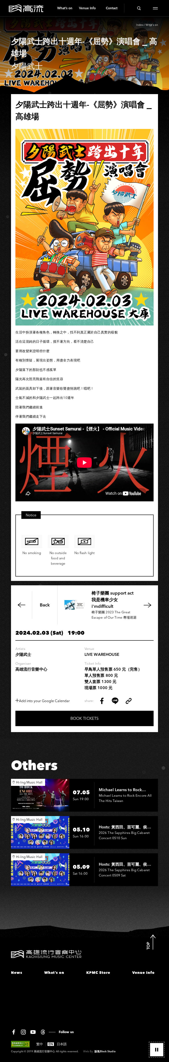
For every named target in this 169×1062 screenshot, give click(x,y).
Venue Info (87, 8)
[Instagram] (23, 1032)
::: (52, 8)
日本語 (62, 1044)
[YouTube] (33, 1032)
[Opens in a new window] (102, 700)
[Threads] (43, 1032)
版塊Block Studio (104, 1051)
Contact (112, 8)
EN (50, 1044)
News (16, 972)
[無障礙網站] (20, 1044)
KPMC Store (98, 972)
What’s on (64, 8)
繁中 (39, 1044)
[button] (157, 1050)
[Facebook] (13, 1032)
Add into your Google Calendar (44, 701)
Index (139, 24)
